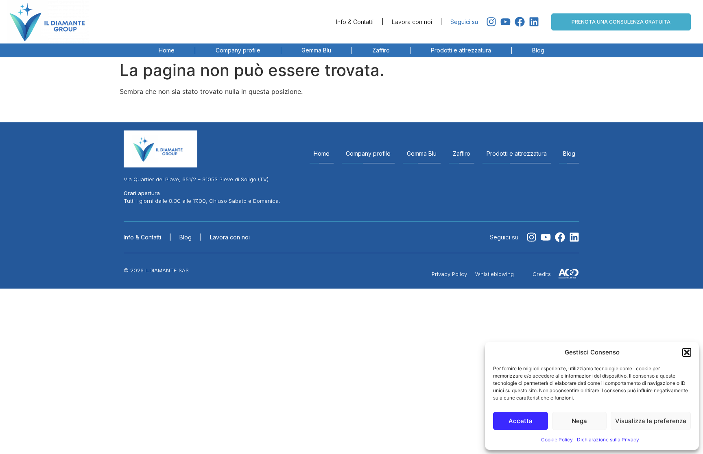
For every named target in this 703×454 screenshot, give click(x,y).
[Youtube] (505, 22)
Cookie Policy (557, 440)
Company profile (238, 50)
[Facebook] (520, 22)
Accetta (521, 421)
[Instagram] (491, 22)
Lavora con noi (412, 21)
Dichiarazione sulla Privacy (608, 440)
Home (167, 50)
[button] (687, 352)
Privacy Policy (449, 274)
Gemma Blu (316, 50)
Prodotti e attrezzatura (461, 50)
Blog (538, 50)
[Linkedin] (534, 22)
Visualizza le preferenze (650, 421)
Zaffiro (381, 50)
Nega (579, 421)
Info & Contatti (354, 21)
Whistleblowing (494, 274)
